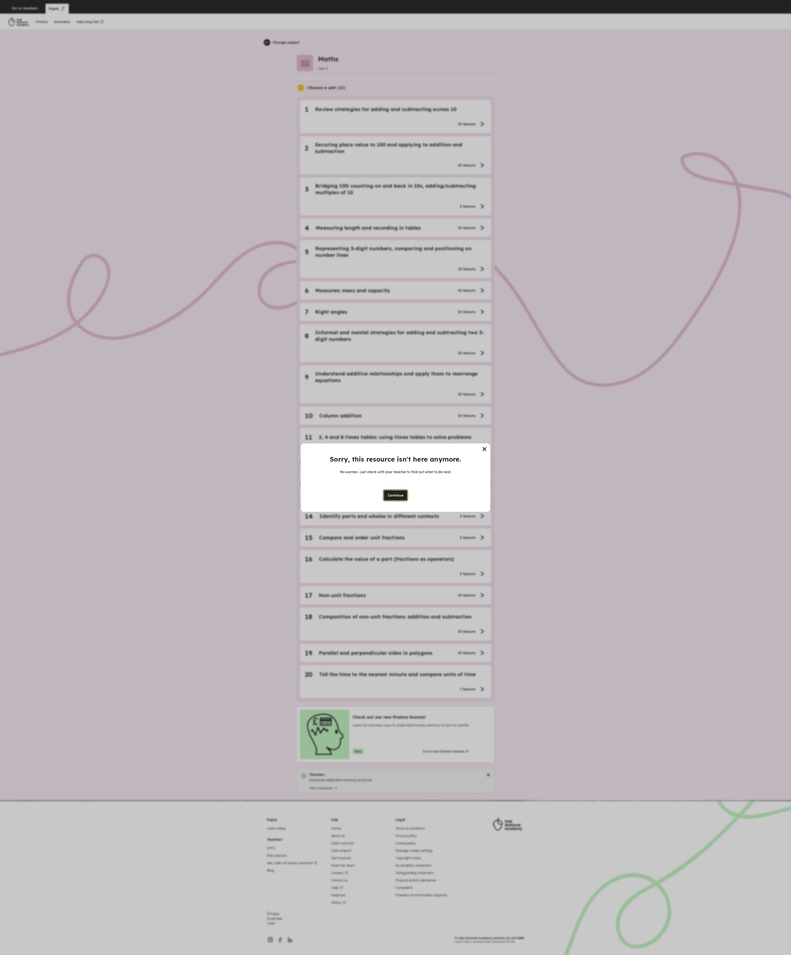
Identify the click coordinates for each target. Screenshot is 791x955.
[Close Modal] (484, 449)
